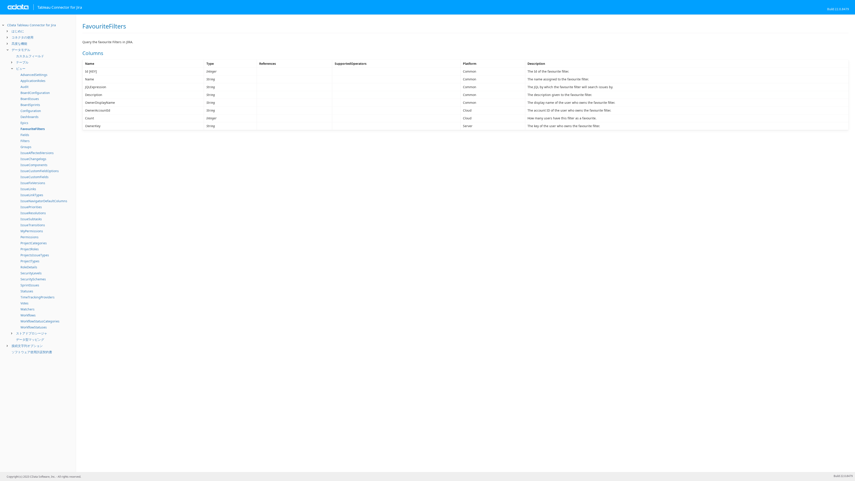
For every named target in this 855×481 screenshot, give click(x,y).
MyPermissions (31, 231)
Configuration (30, 111)
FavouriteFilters (32, 129)
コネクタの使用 (22, 37)
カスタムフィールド (30, 56)
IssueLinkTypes (31, 195)
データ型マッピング (30, 339)
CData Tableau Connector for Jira (31, 25)
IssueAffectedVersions (37, 153)
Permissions (29, 237)
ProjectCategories (33, 243)
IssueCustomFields (34, 177)
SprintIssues (29, 285)
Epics (24, 123)
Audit (24, 87)
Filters (25, 141)
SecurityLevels (31, 273)
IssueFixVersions (32, 183)
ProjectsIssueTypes (34, 255)
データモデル (21, 50)
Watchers (27, 309)
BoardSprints (30, 105)
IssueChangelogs (33, 159)
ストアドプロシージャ (31, 333)
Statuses (26, 291)
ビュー (20, 68)
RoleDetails (28, 267)
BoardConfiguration (35, 93)
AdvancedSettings (33, 75)
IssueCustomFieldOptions (39, 171)
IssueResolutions (33, 213)
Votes (24, 303)
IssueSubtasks (31, 219)
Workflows (28, 315)
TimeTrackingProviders (37, 297)
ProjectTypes (29, 261)
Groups (25, 147)
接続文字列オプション (27, 346)
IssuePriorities (31, 207)
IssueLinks (28, 189)
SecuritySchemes (33, 279)
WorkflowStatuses (33, 327)
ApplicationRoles (32, 81)
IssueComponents (33, 165)
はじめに (18, 31)
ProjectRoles (29, 249)
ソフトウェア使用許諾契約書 (32, 352)
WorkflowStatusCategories (39, 321)
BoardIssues (29, 99)
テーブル (22, 62)
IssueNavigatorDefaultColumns (43, 201)
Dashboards (29, 117)
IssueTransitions (32, 225)
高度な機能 (19, 43)
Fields (24, 135)
